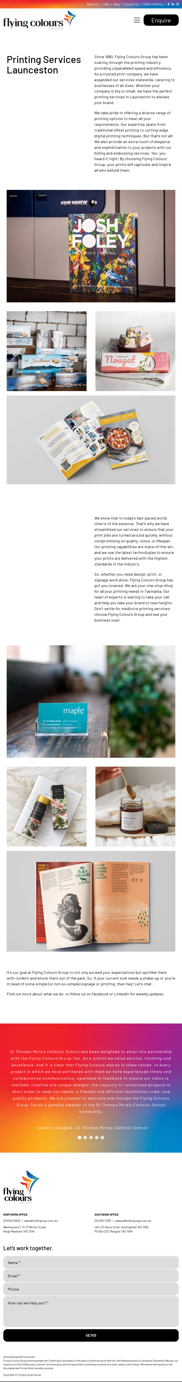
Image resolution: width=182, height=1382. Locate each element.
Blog (117, 4)
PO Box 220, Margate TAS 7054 (114, 1231)
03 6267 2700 (103, 1221)
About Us (92, 4)
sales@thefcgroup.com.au (40, 1221)
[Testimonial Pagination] (79, 1137)
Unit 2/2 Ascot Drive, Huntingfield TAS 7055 (122, 1227)
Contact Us (131, 4)
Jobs (106, 4)
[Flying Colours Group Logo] (40, 12)
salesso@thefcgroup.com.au (133, 1221)
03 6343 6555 (11, 1221)
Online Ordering (153, 4)
